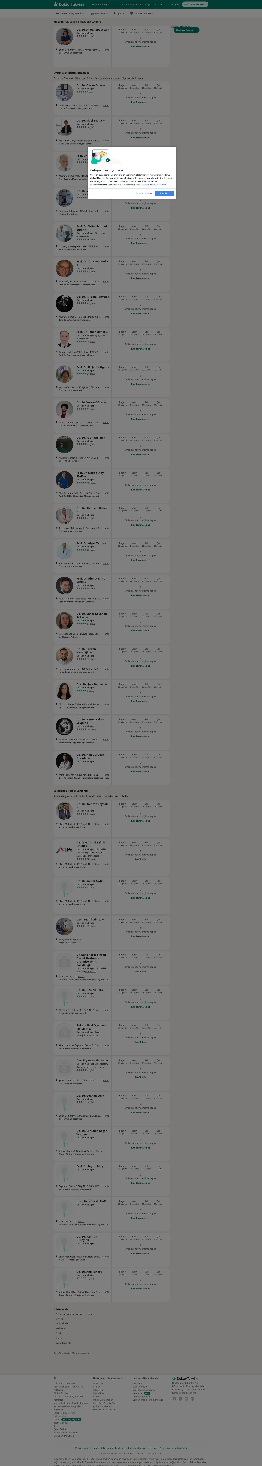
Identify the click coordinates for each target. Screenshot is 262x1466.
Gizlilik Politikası (142, 185)
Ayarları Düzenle (144, 193)
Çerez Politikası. (159, 185)
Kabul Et (164, 193)
